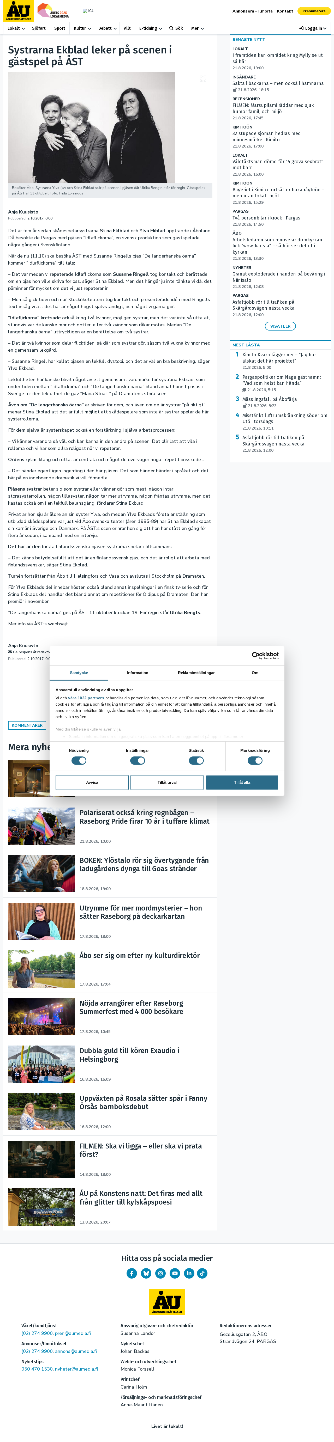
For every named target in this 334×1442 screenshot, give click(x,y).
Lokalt (14, 28)
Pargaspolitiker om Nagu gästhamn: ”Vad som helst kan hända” (281, 383)
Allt (127, 28)
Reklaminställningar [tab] (196, 672)
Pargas (240, 211)
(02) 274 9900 (37, 1333)
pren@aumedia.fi (73, 1333)
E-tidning (148, 28)
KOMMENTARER (27, 725)
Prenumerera (314, 11)
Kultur (80, 28)
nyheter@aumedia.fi (76, 1369)
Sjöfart (39, 28)
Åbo (237, 233)
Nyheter (241, 267)
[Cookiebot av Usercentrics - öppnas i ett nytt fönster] (256, 655)
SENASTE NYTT (248, 39)
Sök (179, 28)
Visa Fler (280, 326)
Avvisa (92, 782)
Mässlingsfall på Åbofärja (269, 402)
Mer (195, 28)
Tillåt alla (242, 782)
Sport (59, 28)
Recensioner (246, 99)
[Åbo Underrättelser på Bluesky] (146, 1273)
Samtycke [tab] (79, 672)
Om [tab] (255, 672)
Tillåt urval (167, 782)
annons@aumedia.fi (76, 1351)
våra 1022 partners (86, 698)
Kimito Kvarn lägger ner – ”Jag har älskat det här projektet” (279, 361)
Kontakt (285, 11)
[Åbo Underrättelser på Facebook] (132, 1273)
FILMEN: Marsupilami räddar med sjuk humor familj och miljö (273, 111)
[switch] (137, 760)
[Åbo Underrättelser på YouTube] (175, 1273)
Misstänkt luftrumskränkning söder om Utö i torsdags (284, 422)
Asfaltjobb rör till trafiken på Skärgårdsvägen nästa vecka (263, 308)
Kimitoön (242, 127)
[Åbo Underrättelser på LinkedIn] (189, 1273)
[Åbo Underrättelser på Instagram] (160, 1273)
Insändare (244, 77)
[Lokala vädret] (85, 11)
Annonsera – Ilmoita (252, 11)
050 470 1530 (37, 1369)
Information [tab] (137, 672)
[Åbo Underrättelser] (167, 1302)
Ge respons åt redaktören (34, 652)
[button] (313, 28)
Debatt (105, 28)
